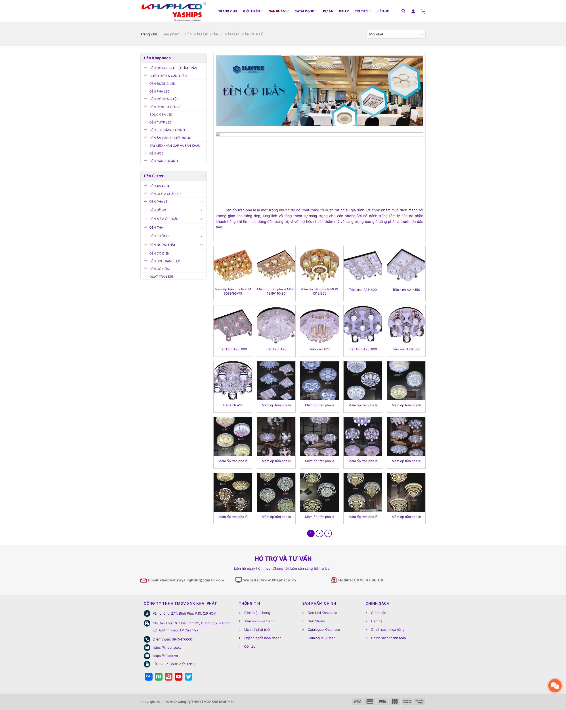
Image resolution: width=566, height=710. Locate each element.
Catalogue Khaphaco (324, 629)
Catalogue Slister (321, 638)
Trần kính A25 (233, 405)
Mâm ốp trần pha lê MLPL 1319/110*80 (276, 291)
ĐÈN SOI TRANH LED (164, 261)
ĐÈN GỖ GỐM (159, 269)
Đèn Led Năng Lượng (167, 130)
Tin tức (361, 11)
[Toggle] (202, 201)
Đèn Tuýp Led (160, 122)
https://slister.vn (165, 656)
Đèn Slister (316, 621)
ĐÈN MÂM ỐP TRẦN (202, 34)
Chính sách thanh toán (388, 638)
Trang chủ (227, 11)
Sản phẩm (277, 11)
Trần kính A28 (276, 349)
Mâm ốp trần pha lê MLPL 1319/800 (319, 291)
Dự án (328, 11)
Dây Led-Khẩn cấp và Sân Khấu (174, 145)
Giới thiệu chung (257, 613)
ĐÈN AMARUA (159, 186)
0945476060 (182, 639)
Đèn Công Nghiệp (163, 99)
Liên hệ (383, 11)
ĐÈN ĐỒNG (157, 210)
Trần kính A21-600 (363, 289)
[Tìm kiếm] (403, 11)
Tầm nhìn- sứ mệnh (259, 621)
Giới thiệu (251, 11)
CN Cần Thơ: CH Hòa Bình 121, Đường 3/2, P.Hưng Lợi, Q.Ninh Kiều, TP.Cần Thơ (192, 626)
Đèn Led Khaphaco (322, 613)
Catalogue (304, 11)
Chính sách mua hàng (388, 629)
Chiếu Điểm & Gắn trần (168, 76)
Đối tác (249, 646)
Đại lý (344, 11)
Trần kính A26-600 (363, 349)
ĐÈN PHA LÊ (158, 201)
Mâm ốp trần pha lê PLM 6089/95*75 (233, 291)
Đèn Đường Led (162, 83)
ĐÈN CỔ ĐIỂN (159, 253)
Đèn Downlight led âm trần (173, 68)
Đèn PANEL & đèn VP (165, 107)
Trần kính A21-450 (406, 289)
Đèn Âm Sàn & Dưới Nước (170, 138)
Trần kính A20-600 (233, 349)
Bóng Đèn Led (160, 114)
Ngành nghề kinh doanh (262, 638)
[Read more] (149, 677)
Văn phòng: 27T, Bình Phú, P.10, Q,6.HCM (184, 613)
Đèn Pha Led (159, 91)
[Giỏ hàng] (423, 11)
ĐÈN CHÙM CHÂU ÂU (165, 194)
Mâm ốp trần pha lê (276, 405)
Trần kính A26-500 (406, 349)
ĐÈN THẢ (156, 227)
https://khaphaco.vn (168, 647)
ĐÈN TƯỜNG (158, 236)
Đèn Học (156, 153)
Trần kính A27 (319, 349)
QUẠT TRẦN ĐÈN (161, 276)
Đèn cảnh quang (163, 161)
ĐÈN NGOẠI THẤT (162, 245)
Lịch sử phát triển (257, 629)
